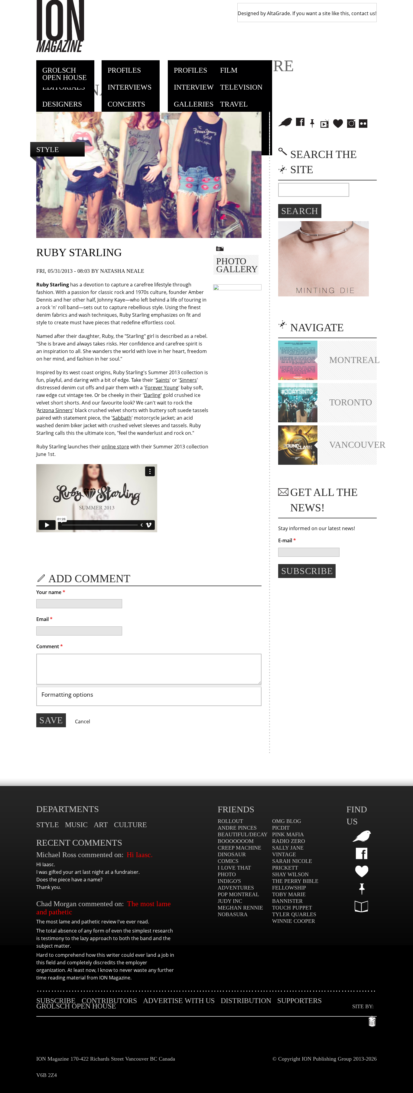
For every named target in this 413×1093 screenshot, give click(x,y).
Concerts (126, 104)
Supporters (299, 1000)
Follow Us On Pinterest (361, 889)
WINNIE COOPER (293, 921)
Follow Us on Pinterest (312, 123)
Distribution (246, 1000)
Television (241, 87)
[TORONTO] (297, 420)
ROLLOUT (230, 821)
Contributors (109, 1000)
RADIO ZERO (288, 841)
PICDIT (281, 828)
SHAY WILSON (290, 874)
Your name (50, 592)
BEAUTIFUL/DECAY (243, 834)
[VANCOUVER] (297, 463)
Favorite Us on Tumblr (362, 871)
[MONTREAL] (297, 378)
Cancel (82, 721)
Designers (62, 104)
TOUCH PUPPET (292, 908)
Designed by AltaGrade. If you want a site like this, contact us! (307, 13)
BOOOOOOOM (236, 841)
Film (228, 70)
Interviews (129, 87)
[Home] (60, 26)
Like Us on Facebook (300, 122)
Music (76, 824)
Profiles (124, 70)
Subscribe (56, 1000)
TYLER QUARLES (294, 914)
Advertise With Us (179, 1000)
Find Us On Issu (362, 906)
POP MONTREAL (238, 894)
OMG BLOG (286, 821)
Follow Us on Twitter (285, 122)
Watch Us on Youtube (324, 123)
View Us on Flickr (363, 123)
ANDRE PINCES (237, 828)
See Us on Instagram (351, 123)
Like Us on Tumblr (338, 123)
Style (47, 150)
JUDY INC (230, 901)
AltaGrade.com (372, 1020)
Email (44, 619)
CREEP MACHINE (239, 848)
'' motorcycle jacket (142, 417)
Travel (234, 104)
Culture (130, 824)
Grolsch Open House (64, 73)
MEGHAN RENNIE (240, 908)
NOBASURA (233, 914)
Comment (49, 646)
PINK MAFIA (288, 834)
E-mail (287, 540)
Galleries (193, 104)
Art (101, 824)
